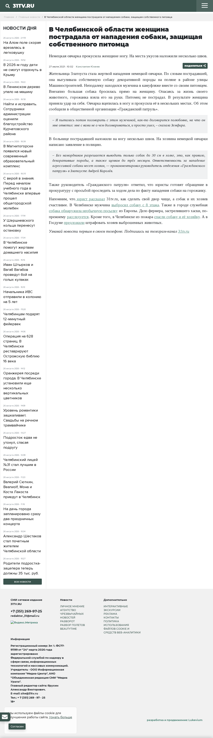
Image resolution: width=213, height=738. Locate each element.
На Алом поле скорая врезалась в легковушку (22, 47)
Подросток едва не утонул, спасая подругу (20, 442)
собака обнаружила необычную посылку (83, 211)
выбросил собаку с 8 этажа (135, 205)
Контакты (111, 617)
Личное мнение (72, 606)
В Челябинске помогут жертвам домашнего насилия (20, 247)
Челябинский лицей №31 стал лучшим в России (20, 464)
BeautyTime (68, 628)
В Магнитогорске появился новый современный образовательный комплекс (18, 156)
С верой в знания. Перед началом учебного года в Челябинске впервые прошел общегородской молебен (21, 193)
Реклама (110, 613)
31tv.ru (183, 231)
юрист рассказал (90, 199)
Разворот (67, 621)
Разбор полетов (72, 625)
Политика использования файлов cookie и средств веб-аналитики (122, 627)
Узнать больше (60, 717)
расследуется (78, 217)
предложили (74, 222)
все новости (22, 581)
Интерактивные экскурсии (116, 608)
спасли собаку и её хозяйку (176, 217)
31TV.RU (23, 6)
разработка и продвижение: (174, 720)
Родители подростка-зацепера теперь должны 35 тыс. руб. (22, 568)
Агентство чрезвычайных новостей (72, 613)
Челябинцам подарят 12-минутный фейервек (21, 319)
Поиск (60, 14)
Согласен (17, 726)
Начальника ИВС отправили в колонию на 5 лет (22, 297)
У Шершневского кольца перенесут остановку (19, 225)
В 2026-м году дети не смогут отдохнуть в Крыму (22, 69)
